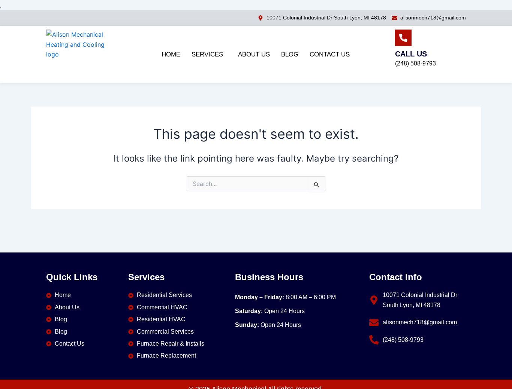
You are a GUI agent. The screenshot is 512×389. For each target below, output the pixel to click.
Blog (289, 54)
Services (207, 54)
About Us (254, 54)
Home (171, 54)
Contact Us (330, 54)
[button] (209, 54)
